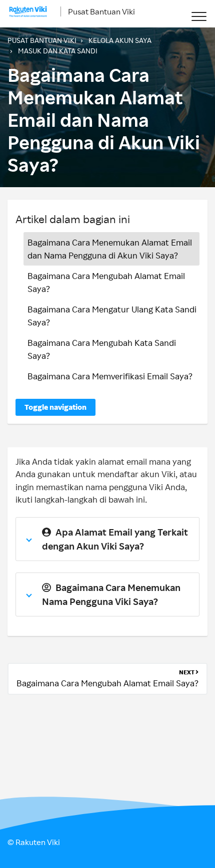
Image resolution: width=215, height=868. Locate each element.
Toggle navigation (55, 407)
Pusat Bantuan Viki (101, 11)
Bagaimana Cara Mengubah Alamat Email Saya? (106, 282)
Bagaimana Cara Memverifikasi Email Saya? (110, 376)
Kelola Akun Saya (120, 40)
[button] (199, 16)
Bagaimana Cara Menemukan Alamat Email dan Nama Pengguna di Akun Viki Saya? (110, 249)
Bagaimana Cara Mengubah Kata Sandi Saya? (102, 349)
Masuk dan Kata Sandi (58, 50)
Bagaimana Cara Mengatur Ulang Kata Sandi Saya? (112, 315)
